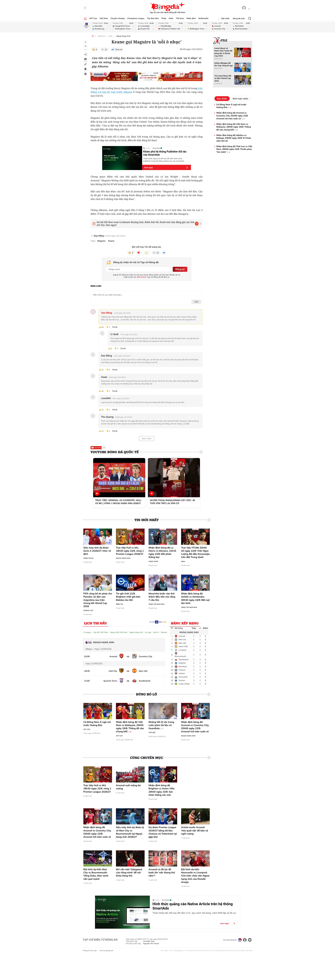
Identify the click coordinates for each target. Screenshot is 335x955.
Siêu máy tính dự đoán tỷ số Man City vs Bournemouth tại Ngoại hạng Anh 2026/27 (130, 832)
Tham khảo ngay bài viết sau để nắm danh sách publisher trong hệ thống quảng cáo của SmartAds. (164, 159)
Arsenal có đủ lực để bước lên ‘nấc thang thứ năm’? (162, 872)
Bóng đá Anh (239, 18)
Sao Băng (106, 312)
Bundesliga (165, 632)
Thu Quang (107, 416)
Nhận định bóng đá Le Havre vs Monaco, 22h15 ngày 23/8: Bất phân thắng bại (162, 552)
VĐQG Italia (88, 558)
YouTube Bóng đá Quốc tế (115, 452)
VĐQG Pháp (153, 561)
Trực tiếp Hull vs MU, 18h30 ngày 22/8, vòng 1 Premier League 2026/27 (130, 551)
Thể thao (180, 18)
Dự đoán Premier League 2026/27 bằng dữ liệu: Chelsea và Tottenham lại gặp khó (163, 832)
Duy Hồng (99, 235)
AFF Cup (93, 18)
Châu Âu (101, 36)
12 (106, 49)
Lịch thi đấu (95, 623)
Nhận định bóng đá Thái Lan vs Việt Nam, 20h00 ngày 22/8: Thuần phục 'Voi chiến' (234, 149)
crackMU (106, 398)
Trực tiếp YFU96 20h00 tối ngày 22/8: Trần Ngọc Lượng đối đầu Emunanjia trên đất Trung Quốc (195, 552)
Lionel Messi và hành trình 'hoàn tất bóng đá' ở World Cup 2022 (223, 52)
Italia (171, 18)
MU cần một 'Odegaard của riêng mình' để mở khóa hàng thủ (129, 872)
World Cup (88, 610)
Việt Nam (103, 18)
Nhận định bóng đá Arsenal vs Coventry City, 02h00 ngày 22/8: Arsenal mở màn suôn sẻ (195, 726)
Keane (111, 241)
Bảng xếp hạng (185, 623)
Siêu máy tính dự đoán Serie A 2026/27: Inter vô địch (97, 551)
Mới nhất (225, 18)
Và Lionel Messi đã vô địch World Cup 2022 (222, 78)
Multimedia (203, 18)
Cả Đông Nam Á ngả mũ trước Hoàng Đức (97, 723)
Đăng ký (180, 269)
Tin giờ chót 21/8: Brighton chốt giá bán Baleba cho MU (128, 596)
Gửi (196, 301)
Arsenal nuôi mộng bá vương (128, 787)
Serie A (156, 632)
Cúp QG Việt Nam (100, 632)
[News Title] (85, 69)
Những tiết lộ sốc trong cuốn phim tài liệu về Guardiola (161, 725)
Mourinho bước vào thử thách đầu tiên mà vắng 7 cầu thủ (162, 596)
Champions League (135, 18)
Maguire (101, 241)
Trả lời (114, 327)
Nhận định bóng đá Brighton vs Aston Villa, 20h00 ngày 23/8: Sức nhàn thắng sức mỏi (162, 790)
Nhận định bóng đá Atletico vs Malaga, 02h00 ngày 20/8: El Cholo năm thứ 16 (233, 138)
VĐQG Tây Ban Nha (156, 604)
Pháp (163, 18)
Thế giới (152, 732)
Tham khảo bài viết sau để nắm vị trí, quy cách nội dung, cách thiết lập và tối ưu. (194, 913)
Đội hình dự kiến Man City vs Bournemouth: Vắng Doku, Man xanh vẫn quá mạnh (95, 874)
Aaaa (104, 377)
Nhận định (191, 18)
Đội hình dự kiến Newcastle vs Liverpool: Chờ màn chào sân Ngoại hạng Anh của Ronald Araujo (195, 876)
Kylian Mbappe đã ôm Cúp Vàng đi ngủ (223, 64)
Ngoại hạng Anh (123, 36)
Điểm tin (119, 604)
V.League (87, 632)
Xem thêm (146, 438)
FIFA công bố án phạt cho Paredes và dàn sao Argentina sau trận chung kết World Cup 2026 (97, 600)
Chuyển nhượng (118, 18)
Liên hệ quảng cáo (106, 950)
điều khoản (141, 277)
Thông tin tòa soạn (90, 950)
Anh (110, 36)
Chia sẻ (118, 49)
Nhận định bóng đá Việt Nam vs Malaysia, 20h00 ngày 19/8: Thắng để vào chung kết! (130, 726)
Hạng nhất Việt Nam (118, 632)
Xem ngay (148, 167)
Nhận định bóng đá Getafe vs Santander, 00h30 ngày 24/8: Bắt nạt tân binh (195, 598)
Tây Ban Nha (153, 18)
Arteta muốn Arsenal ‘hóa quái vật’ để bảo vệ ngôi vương (194, 830)
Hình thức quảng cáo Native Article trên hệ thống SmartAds (192, 906)
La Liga (148, 632)
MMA (183, 561)
